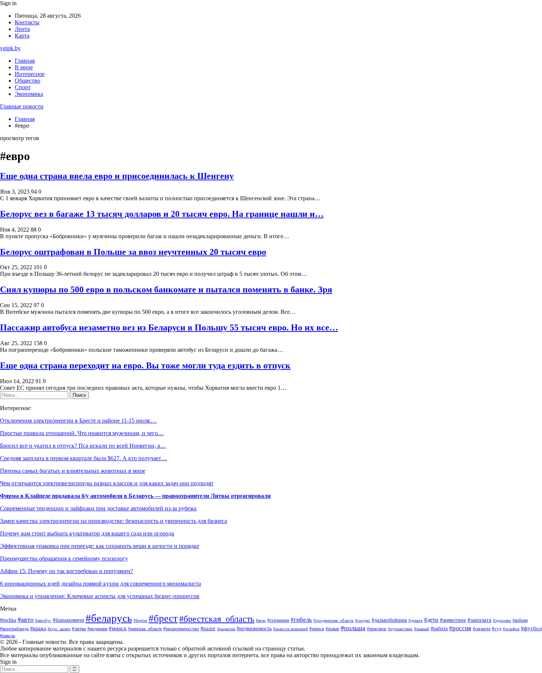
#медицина (97, 629)
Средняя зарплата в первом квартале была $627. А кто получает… (83, 458)
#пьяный (421, 629)
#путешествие (400, 629)
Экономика (29, 94)
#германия (278, 620)
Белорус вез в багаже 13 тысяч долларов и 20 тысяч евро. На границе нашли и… (162, 214)
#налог (208, 628)
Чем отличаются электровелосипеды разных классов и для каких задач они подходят (106, 483)
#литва (79, 628)
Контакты (27, 22)
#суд (496, 628)
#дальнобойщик (389, 620)
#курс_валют (59, 629)
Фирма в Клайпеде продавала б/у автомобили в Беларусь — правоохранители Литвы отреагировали (135, 496)
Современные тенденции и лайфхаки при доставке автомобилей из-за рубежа (98, 508)
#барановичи (68, 620)
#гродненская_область (333, 620)
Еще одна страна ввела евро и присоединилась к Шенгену (117, 176)
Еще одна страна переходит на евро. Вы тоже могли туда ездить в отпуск (145, 365)
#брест (163, 618)
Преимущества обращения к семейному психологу (64, 558)
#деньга (416, 620)
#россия (460, 628)
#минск (117, 628)
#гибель (301, 619)
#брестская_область (216, 619)
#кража (38, 628)
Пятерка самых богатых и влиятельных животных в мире (72, 471)
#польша (353, 628)
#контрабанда (14, 628)
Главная (25, 61)
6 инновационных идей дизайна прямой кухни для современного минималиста (100, 583)
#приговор (376, 629)
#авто (26, 619)
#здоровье (502, 620)
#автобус (43, 620)
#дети (431, 620)
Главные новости (22, 106)
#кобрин (520, 620)
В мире (24, 67)
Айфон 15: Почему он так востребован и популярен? (66, 571)
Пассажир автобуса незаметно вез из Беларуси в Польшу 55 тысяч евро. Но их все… (169, 327)
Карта (22, 35)
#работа (439, 628)
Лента (22, 29)
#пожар (332, 628)
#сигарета (481, 628)
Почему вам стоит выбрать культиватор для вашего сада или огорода (87, 533)
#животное (453, 620)
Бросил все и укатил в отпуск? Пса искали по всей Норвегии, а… (83, 446)
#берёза (140, 620)
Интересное (30, 74)
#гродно (362, 620)
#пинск (316, 628)
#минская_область (145, 628)
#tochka (8, 620)
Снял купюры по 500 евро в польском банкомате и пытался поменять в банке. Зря (166, 289)
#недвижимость (254, 628)
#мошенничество (181, 628)
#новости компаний (290, 629)
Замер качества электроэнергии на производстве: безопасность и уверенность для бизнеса (113, 521)
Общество (27, 80)
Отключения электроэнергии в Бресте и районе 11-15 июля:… (78, 420)
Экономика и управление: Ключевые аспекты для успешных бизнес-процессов (99, 596)
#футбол (531, 628)
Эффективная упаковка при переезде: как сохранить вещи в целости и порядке (99, 546)
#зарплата (479, 620)
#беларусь (109, 618)
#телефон (511, 629)
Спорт (23, 87)
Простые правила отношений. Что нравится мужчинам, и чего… (82, 433)
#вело (261, 620)
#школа (7, 635)
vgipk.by (10, 48)
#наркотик (226, 629)
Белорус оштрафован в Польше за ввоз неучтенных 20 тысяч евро (133, 252)
